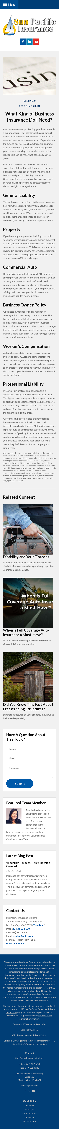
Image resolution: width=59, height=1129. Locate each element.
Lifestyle (29, 1109)
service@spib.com (22, 936)
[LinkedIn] (29, 1091)
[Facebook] (25, 1091)
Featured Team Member (26, 803)
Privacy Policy (39, 1035)
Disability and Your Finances (26, 557)
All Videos (29, 1117)
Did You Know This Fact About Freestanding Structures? (28, 706)
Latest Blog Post (19, 856)
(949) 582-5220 (21, 928)
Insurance (29, 1105)
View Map (38, 925)
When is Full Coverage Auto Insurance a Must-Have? (26, 632)
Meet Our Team (15, 943)
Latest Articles (30, 1113)
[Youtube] (33, 1091)
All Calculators (29, 1121)
